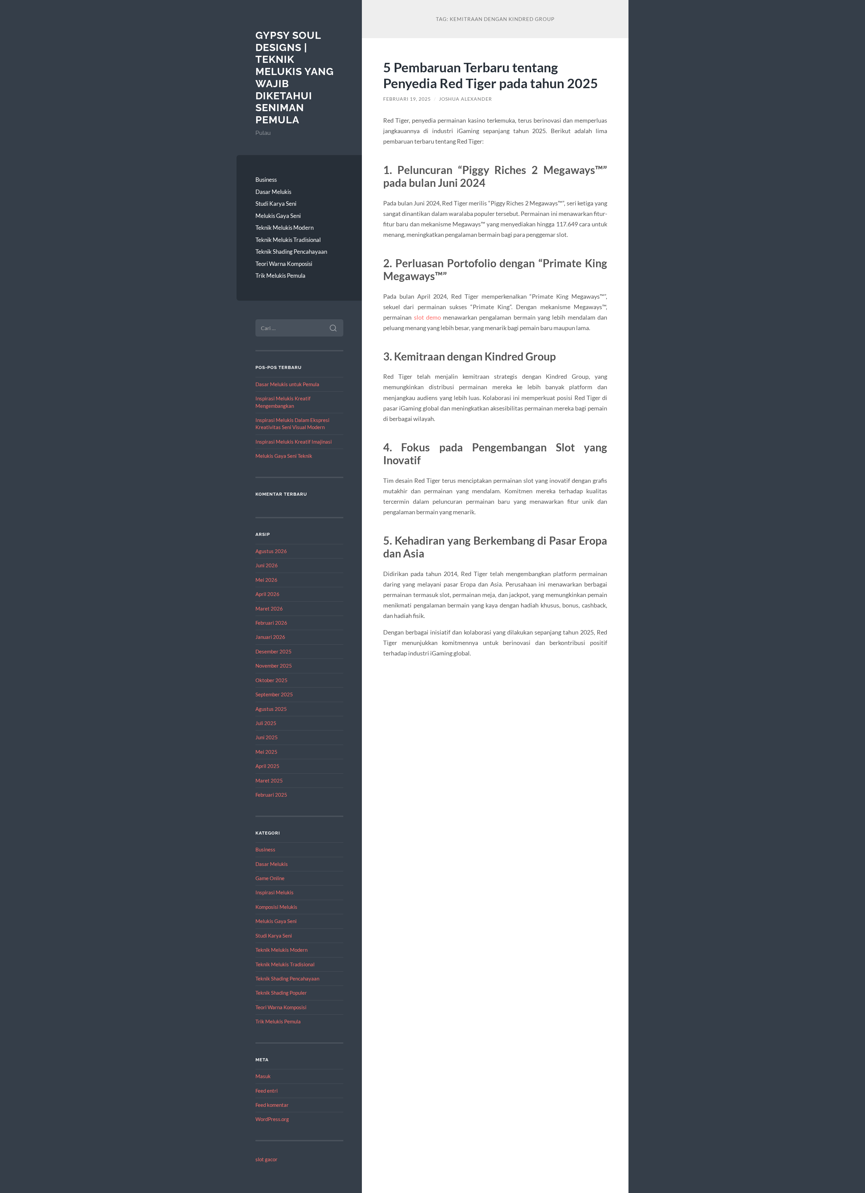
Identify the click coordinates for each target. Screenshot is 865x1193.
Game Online (270, 878)
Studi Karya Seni (275, 203)
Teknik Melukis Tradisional (288, 239)
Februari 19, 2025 (407, 99)
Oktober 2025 (271, 680)
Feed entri (266, 1091)
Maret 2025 (269, 780)
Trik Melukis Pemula (280, 275)
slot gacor (266, 1159)
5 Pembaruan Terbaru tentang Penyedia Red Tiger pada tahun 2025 (490, 75)
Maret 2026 (269, 608)
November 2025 (273, 666)
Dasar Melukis (273, 191)
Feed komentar (272, 1105)
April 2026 (267, 594)
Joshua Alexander (465, 99)
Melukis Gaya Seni (278, 215)
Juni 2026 (266, 565)
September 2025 (274, 694)
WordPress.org (272, 1119)
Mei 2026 (266, 580)
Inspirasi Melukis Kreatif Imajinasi (293, 442)
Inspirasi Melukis (274, 892)
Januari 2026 (270, 637)
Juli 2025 (265, 723)
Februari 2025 (271, 795)
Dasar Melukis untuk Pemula (287, 384)
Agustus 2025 (271, 709)
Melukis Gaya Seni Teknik (283, 456)
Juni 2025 (266, 737)
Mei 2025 (266, 752)
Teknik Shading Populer (281, 993)
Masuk (263, 1076)
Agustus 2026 (271, 551)
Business (266, 179)
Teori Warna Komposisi (283, 263)
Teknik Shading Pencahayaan (291, 251)
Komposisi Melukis (276, 907)
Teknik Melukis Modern (284, 227)
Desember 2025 (273, 651)
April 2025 (267, 766)
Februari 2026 (271, 623)
